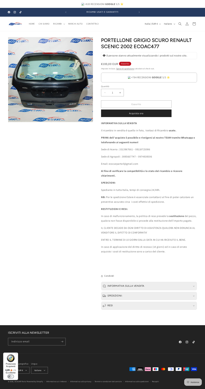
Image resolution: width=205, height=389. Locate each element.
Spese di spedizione (125, 68)
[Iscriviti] (62, 341)
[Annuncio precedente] (65, 12)
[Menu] (16, 354)
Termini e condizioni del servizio (108, 381)
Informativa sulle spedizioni (137, 381)
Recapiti (155, 381)
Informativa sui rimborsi (56, 381)
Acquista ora (136, 113)
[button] (58, 23)
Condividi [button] (109, 275)
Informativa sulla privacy (81, 381)
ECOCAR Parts (20, 381)
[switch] (11, 376)
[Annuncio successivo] (139, 12)
